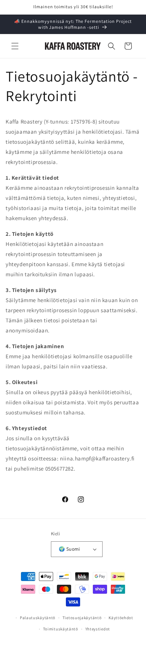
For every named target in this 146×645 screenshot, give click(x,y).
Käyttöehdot (121, 617)
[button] (15, 46)
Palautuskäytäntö (37, 617)
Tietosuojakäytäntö (82, 617)
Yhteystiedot (97, 629)
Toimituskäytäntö (60, 629)
